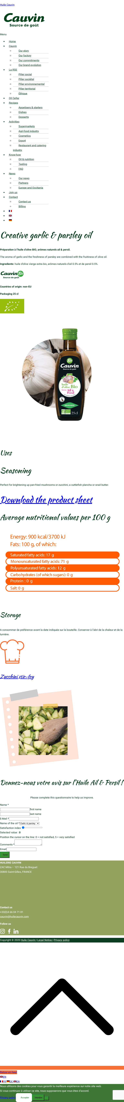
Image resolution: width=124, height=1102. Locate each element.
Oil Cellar (14, 98)
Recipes (13, 103)
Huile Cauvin (7, 5)
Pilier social (25, 74)
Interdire (38, 1097)
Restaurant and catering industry (29, 148)
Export (22, 141)
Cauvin (13, 46)
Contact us (25, 202)
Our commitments (29, 60)
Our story (24, 51)
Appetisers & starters (30, 107)
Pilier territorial (27, 89)
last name (35, 814)
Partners (23, 183)
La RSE (13, 70)
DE (11, 1082)
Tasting (23, 164)
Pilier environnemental (32, 84)
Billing (22, 206)
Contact (13, 197)
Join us (13, 192)
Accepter (25, 1097)
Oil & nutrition (26, 159)
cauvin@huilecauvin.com (14, 917)
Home (12, 41)
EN (4, 1077)
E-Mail (4, 819)
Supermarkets (27, 126)
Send (5, 855)
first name (35, 809)
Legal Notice (44, 940)
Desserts (24, 117)
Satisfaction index (10, 828)
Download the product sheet (46, 500)
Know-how (15, 155)
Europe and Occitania (31, 188)
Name (4, 805)
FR (5, 1082)
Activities (14, 122)
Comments (7, 845)
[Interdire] (46, 1098)
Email (3, 849)
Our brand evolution (30, 65)
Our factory (25, 56)
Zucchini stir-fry (17, 676)
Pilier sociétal (26, 79)
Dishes (22, 112)
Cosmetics (25, 136)
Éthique (23, 94)
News (12, 174)
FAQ (21, 169)
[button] (57, 34)
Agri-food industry (29, 131)
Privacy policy (62, 940)
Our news (24, 178)
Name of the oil (10, 823)
